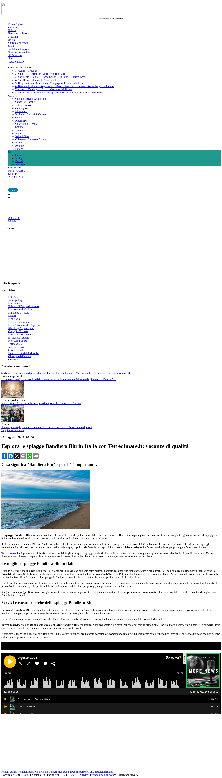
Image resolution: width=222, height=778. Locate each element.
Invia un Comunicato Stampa (55, 771)
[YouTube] (9, 202)
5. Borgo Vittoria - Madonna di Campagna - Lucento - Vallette (49, 83)
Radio (13, 189)
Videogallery (15, 300)
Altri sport (20, 164)
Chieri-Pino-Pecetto (26, 123)
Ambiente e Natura (18, 312)
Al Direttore (15, 55)
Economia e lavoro (18, 33)
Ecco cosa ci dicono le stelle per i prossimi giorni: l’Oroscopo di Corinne (41, 403)
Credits (84, 774)
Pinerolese (21, 120)
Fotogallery (14, 296)
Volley (18, 158)
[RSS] (9, 208)
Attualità (13, 36)
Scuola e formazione (19, 52)
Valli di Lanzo (23, 105)
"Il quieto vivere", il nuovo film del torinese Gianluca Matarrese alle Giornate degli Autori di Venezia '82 (58, 379)
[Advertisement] (27, 255)
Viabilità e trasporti (18, 49)
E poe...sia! (14, 318)
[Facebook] (9, 193)
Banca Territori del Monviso (23, 353)
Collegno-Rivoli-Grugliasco (30, 98)
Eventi (11, 39)
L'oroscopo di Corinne (20, 309)
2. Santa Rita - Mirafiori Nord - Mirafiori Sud (40, 73)
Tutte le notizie (16, 61)
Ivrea (18, 133)
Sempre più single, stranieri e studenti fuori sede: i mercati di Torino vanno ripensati (46, 427)
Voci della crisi (16, 346)
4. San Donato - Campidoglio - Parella (36, 80)
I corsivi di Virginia (18, 321)
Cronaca (13, 27)
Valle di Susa (22, 136)
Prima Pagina (15, 24)
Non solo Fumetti (17, 340)
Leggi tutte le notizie (12, 430)
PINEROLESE (16, 170)
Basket (19, 161)
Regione (19, 145)
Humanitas (14, 303)
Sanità (11, 45)
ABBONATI (15, 176)
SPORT (12, 151)
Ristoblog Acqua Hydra (21, 328)
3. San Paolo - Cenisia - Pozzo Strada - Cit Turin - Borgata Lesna (51, 76)
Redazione (32, 771)
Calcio (18, 155)
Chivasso (20, 117)
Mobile (12, 221)
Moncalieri (21, 111)
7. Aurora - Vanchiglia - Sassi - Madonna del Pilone (43, 89)
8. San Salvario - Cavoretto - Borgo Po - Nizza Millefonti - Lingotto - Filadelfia (58, 92)
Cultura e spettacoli (18, 42)
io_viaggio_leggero (18, 337)
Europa (19, 148)
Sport (11, 58)
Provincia (20, 142)
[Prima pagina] (3, 183)
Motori (12, 315)
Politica (12, 30)
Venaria (19, 130)
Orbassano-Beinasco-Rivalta (30, 139)
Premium (108, 771)
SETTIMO (14, 173)
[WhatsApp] (9, 205)
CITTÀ (12, 95)
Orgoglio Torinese (18, 331)
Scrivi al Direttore (92, 771)
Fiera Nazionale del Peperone (24, 325)
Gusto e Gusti (15, 350)
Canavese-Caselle (25, 101)
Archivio (15, 218)
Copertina (13, 359)
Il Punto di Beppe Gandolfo (23, 306)
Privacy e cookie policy (103, 774)
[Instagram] (9, 196)
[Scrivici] (9, 215)
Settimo (19, 126)
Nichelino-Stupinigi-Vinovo (30, 114)
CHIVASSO (15, 167)
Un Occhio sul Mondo (20, 334)
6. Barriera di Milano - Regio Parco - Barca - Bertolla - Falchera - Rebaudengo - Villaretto (64, 86)
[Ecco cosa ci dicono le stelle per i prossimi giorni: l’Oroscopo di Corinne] (12, 397)
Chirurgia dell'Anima (19, 356)
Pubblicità (76, 771)
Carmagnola (22, 108)
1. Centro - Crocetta (26, 70)
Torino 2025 (15, 343)
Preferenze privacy (128, 774)
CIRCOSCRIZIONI (19, 67)
